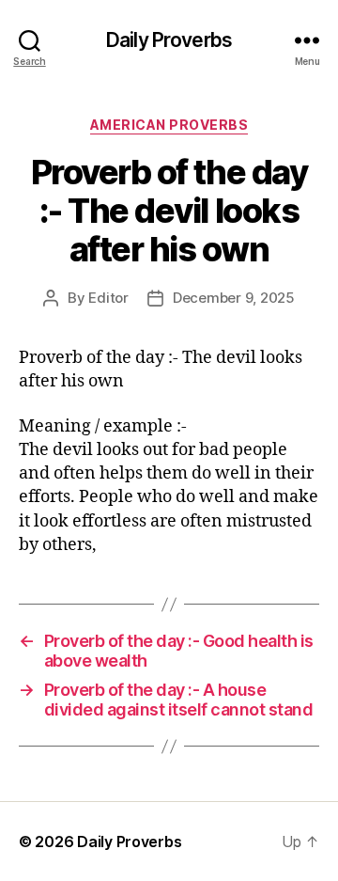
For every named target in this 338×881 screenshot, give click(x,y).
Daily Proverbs (169, 40)
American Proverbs (169, 125)
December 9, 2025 (234, 298)
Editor (108, 298)
